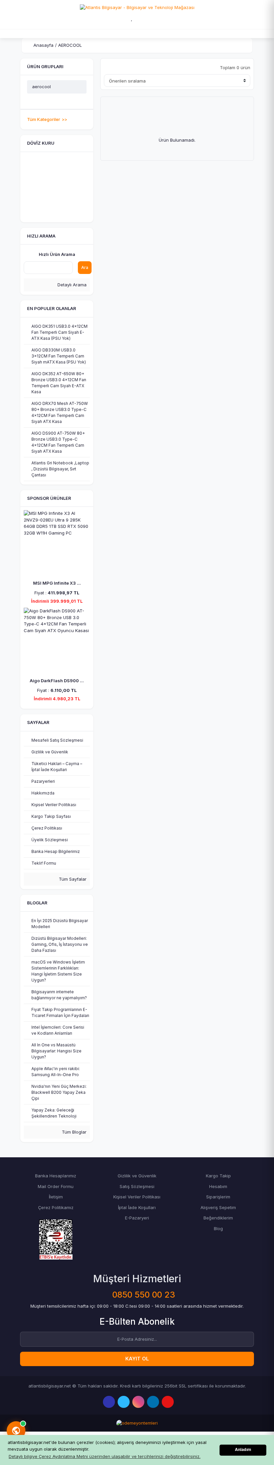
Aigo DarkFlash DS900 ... (57, 680)
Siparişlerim (218, 1196)
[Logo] (137, 7)
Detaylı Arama (71, 284)
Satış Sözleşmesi (137, 1186)
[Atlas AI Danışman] (16, 1430)
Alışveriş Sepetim (218, 1207)
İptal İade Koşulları (137, 1207)
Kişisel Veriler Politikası (136, 1196)
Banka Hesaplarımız (55, 1175)
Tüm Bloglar (73, 1132)
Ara (84, 267)
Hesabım (218, 1186)
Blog (218, 1228)
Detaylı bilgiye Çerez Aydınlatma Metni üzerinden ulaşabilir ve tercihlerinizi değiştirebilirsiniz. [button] (104, 1456)
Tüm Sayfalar (72, 879)
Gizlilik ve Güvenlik (137, 1175)
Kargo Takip (218, 1175)
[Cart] (159, 18)
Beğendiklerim (218, 1217)
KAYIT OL (137, 1358)
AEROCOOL (70, 45)
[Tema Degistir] (147, 18)
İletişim (56, 1196)
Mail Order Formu (56, 1186)
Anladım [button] (243, 1449)
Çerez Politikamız (56, 1207)
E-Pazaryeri (137, 1217)
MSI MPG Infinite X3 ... (57, 583)
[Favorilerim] (132, 18)
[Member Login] (117, 18)
